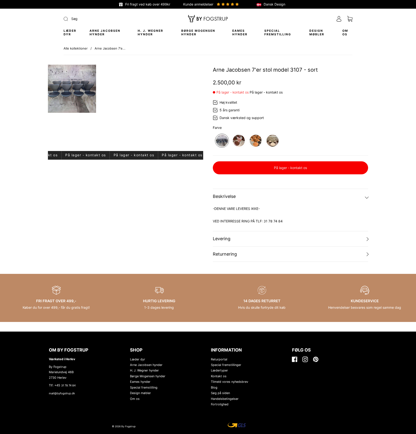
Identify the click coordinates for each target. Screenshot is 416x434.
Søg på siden (220, 393)
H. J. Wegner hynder (150, 32)
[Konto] (339, 19)
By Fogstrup (128, 426)
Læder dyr (70, 32)
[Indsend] (98, 18)
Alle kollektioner (76, 48)
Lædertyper (219, 370)
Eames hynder (239, 32)
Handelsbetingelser (225, 399)
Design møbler (316, 32)
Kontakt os (219, 376)
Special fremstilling (277, 32)
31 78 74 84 (68, 385)
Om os (345, 32)
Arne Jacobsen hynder (105, 32)
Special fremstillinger (226, 365)
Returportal (219, 359)
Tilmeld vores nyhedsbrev (229, 382)
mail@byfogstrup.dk (62, 393)
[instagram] (305, 359)
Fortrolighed (219, 404)
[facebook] (294, 359)
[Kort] (349, 19)
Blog (214, 387)
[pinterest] (315, 359)
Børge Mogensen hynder (198, 32)
